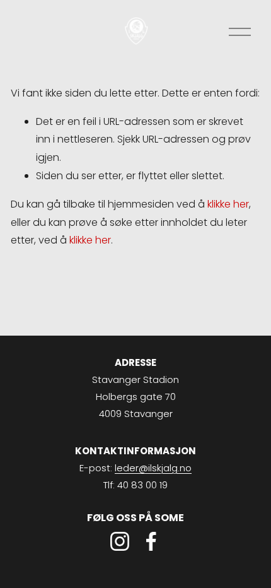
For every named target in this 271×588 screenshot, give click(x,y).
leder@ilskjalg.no (153, 467)
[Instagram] (120, 541)
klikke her (228, 204)
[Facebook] (151, 541)
